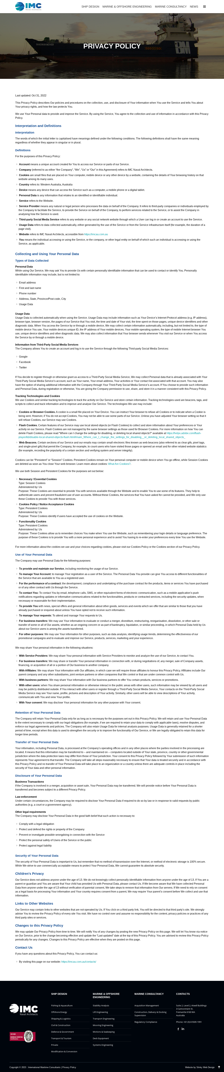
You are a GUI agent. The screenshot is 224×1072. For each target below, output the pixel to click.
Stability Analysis (101, 1005)
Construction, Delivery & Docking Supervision (150, 1014)
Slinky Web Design (205, 1067)
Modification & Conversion (64, 1051)
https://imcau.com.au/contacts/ (78, 961)
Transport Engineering (103, 1018)
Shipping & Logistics (61, 1018)
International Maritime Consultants (44, 1067)
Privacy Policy (69, 1067)
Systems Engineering (103, 1044)
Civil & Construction (60, 1025)
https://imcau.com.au (96, 234)
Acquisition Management (146, 1005)
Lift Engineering (100, 1012)
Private (54, 1044)
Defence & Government (62, 1031)
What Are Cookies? (119, 464)
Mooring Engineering (103, 1025)
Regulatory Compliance (145, 1021)
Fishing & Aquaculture (61, 1005)
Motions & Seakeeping (104, 1031)
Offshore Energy (59, 1012)
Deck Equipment (101, 1038)
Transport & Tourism (61, 1038)
